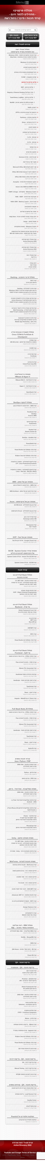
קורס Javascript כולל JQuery (27, 669)
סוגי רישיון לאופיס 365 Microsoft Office (24, 168)
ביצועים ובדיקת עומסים (29, 133)
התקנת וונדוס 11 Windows (28, 63)
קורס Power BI (30, 956)
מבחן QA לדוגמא (30, 1107)
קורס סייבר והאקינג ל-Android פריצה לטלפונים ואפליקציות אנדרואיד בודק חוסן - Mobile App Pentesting (25, 320)
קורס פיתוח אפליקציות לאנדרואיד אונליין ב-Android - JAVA (23, 802)
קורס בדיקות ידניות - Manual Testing (25, 1069)
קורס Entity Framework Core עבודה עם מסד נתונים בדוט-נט (27, 612)
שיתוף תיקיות (30, 128)
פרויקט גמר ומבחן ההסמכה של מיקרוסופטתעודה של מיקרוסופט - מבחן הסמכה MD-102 (23, 233)
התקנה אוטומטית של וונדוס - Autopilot (24, 182)
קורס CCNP (30, 349)
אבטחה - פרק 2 (31, 143)
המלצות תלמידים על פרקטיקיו (27, 1120)
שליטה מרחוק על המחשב (28, 83)
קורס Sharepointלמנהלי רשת (30, 526)
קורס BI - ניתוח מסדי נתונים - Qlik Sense (24, 950)
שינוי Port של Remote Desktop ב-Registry (20, 93)
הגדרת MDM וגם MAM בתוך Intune (26, 187)
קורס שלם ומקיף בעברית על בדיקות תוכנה (24, 1089)
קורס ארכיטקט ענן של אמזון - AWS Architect (23, 492)
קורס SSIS (30, 944)
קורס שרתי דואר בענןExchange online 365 (29, 518)
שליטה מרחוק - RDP (27, 88)
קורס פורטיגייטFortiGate (30, 356)
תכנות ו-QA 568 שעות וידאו (14, 36)
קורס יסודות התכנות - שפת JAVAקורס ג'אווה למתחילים (26, 766)
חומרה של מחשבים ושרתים (28, 212)
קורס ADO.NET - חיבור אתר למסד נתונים (24, 890)
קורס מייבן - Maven (30, 1019)
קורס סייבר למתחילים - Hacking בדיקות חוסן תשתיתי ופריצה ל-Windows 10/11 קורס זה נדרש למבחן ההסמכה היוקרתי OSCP (22, 291)
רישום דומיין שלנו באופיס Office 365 (25, 177)
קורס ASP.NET (30, 629)
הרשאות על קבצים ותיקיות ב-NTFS (26, 113)
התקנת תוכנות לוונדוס (30, 68)
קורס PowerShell (30, 444)
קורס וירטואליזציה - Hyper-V (28, 387)
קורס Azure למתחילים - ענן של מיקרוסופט (23, 512)
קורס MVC (30, 635)
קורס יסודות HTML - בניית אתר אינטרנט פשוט (22, 657)
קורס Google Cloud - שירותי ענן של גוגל (24, 541)
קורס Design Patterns (29, 908)
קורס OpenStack (30, 393)
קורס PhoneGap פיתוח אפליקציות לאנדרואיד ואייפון (26, 827)
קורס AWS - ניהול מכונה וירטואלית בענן (24, 406)
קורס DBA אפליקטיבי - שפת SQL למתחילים (23, 932)
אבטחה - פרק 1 (30, 138)
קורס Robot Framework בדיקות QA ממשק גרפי (29, 988)
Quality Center (30, 1101)
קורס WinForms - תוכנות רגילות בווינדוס (24, 865)
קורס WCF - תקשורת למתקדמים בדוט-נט (24, 902)
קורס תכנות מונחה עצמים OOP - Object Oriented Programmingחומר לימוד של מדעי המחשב (24, 593)
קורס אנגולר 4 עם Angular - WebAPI (25, 699)
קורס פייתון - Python (30, 773)
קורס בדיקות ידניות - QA (29, 1063)
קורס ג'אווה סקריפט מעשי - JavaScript (24, 681)
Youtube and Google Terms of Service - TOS (22, 1153)
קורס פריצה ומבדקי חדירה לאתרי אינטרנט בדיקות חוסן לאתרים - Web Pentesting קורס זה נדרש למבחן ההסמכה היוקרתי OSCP (23, 310)
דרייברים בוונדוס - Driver (29, 123)
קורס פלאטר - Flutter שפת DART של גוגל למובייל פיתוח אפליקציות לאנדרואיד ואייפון (26, 818)
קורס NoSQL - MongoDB (28, 938)
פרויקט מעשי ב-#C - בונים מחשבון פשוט (24, 871)
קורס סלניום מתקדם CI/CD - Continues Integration (27, 1012)
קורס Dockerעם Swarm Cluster (30, 431)
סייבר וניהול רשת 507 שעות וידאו (30, 36)
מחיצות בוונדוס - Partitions (28, 118)
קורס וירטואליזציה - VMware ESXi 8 (25, 381)
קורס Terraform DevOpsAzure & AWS (30, 414)
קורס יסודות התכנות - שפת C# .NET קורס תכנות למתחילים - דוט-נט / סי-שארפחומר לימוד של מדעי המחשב (24, 583)
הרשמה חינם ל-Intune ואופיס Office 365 (24, 173)
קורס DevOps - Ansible (29, 438)
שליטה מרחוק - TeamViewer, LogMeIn (21, 98)
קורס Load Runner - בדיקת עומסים (25, 1095)
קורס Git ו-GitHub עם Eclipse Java (25, 456)
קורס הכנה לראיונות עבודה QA (27, 1049)
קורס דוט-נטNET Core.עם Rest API (30, 621)
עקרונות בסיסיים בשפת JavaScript (26, 675)
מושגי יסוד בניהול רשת (29, 163)
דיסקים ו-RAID (31, 108)
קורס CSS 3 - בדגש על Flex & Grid (26, 663)
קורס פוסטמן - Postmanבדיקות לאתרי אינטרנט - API (27, 980)
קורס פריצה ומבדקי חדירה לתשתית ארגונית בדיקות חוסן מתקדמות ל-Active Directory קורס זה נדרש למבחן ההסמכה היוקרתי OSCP (23, 301)
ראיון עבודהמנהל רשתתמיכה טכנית (30, 265)
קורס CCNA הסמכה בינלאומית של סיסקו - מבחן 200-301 (23, 342)
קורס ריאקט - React (29, 693)
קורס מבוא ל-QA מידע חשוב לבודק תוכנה (29, 972)
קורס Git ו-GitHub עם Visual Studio (25, 450)
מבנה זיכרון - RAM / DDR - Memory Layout (23, 202)
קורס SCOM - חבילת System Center (25, 563)
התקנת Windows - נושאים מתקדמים (25, 227)
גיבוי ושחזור (31, 148)
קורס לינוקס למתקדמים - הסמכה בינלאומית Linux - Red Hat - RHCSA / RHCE (23, 471)
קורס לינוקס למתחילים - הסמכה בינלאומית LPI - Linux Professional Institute (23, 463)
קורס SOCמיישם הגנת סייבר (30, 282)
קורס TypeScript (30, 687)
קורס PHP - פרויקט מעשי (29, 779)
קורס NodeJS (29, 749)
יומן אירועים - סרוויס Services (27, 158)
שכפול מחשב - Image (30, 222)
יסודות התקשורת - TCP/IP (28, 78)
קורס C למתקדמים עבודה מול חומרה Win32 (29, 914)
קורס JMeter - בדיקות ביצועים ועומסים (25, 1025)
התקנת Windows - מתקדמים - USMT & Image (22, 192)
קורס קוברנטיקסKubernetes (30, 423)
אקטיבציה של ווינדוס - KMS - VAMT (25, 197)
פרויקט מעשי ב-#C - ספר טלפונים (26, 877)
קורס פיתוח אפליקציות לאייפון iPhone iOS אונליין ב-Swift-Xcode (21, 809)
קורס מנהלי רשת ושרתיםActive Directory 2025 (29, 241)
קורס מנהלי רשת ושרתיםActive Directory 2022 (29, 249)
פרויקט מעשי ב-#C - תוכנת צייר (27, 883)
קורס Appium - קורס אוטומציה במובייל (24, 1031)
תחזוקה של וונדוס (30, 153)
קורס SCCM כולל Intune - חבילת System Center (21, 557)
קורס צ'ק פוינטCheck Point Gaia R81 (29, 363)
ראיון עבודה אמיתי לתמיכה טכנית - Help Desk (22, 217)
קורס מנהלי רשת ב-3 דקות (30, 257)
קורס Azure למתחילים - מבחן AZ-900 (25, 506)
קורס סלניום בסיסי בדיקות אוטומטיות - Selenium (27, 1004)
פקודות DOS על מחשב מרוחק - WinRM (21, 103)
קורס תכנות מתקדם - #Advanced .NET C (24, 896)
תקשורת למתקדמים (30, 207)
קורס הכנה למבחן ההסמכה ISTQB (26, 1075)
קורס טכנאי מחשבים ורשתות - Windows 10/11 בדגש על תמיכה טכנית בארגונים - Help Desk (22, 57)
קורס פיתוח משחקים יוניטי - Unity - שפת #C (23, 852)
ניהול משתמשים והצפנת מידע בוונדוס (25, 73)
